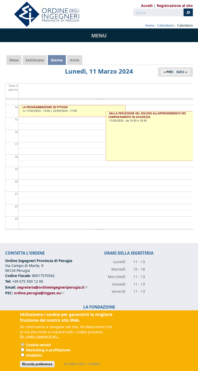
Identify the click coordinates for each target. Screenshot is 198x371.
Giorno (58, 60)
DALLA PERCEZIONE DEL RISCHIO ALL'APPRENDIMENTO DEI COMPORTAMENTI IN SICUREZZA (147, 115)
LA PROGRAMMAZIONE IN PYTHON (45, 107)
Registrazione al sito (175, 5)
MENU (99, 35)
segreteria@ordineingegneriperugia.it (52, 287)
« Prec (169, 72)
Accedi (147, 5)
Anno (74, 60)
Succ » (181, 72)
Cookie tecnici (38, 344)
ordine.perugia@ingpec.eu (39, 292)
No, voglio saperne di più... (40, 336)
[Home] (44, 14)
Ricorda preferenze (37, 364)
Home (149, 25)
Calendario (165, 25)
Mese (14, 60)
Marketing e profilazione (48, 350)
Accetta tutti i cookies (82, 363)
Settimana (35, 60)
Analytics (34, 355)
